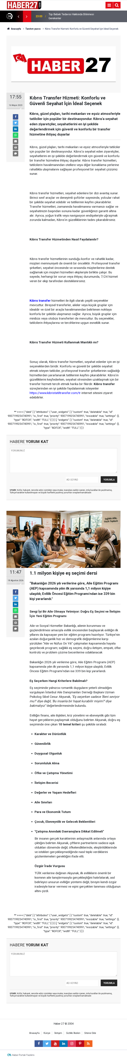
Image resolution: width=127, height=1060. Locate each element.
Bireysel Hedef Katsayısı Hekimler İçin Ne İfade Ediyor (71, 16)
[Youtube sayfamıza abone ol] (55, 1043)
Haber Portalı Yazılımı (23, 1055)
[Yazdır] (15, 147)
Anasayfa (34, 1033)
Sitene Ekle (90, 1033)
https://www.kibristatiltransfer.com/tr (55, 393)
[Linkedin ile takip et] (63, 1043)
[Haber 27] (23, 4)
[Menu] (109, 5)
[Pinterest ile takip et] (80, 1043)
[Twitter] (15, 123)
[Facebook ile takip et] (39, 1043)
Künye (47, 1033)
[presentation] (18, 16)
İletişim (58, 1033)
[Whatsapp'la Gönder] (15, 135)
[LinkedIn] (15, 129)
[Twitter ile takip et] (47, 1043)
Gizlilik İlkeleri (73, 1033)
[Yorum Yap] (15, 153)
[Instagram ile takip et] (72, 1043)
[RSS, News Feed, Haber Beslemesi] (88, 1043)
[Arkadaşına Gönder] (15, 141)
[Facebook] (15, 116)
